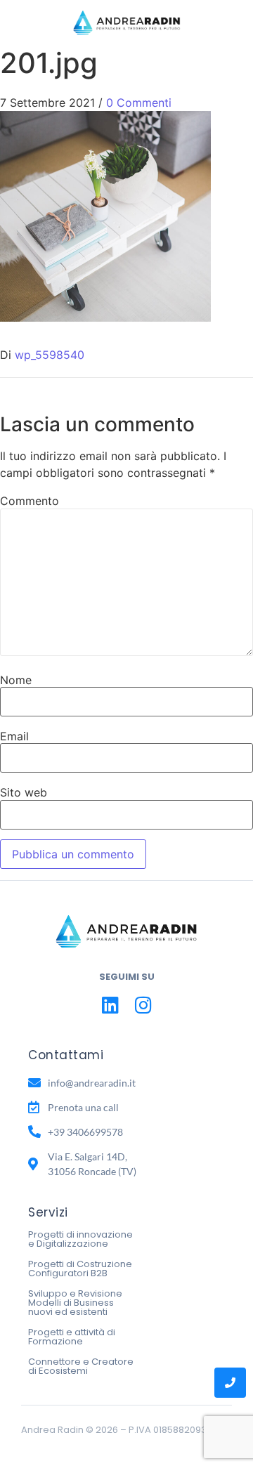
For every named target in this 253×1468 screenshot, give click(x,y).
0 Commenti (138, 103)
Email (14, 736)
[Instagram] (143, 1004)
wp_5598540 (49, 355)
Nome (16, 680)
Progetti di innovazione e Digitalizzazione (80, 1239)
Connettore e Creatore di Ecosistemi (81, 1366)
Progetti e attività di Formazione (71, 1336)
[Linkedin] (109, 1004)
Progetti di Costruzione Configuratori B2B (80, 1268)
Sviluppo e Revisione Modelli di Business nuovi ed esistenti (75, 1302)
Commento (29, 500)
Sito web (23, 792)
